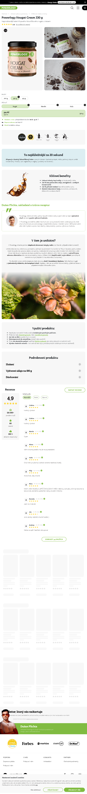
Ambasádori (47, 761)
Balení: (4, 94)
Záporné (44, 397)
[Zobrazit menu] (78, 8)
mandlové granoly (41, 335)
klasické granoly (25, 335)
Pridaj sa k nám (8, 765)
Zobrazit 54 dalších (54, 539)
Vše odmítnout (36, 790)
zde (37, 785)
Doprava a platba (8, 761)
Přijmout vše (74, 790)
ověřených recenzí (23, 24)
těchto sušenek (40, 341)
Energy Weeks (52, 2)
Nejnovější (27, 397)
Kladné (36, 397)
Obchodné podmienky (71, 761)
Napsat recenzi (75, 390)
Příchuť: (4, 103)
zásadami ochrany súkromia (32, 719)
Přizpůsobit (53, 790)
